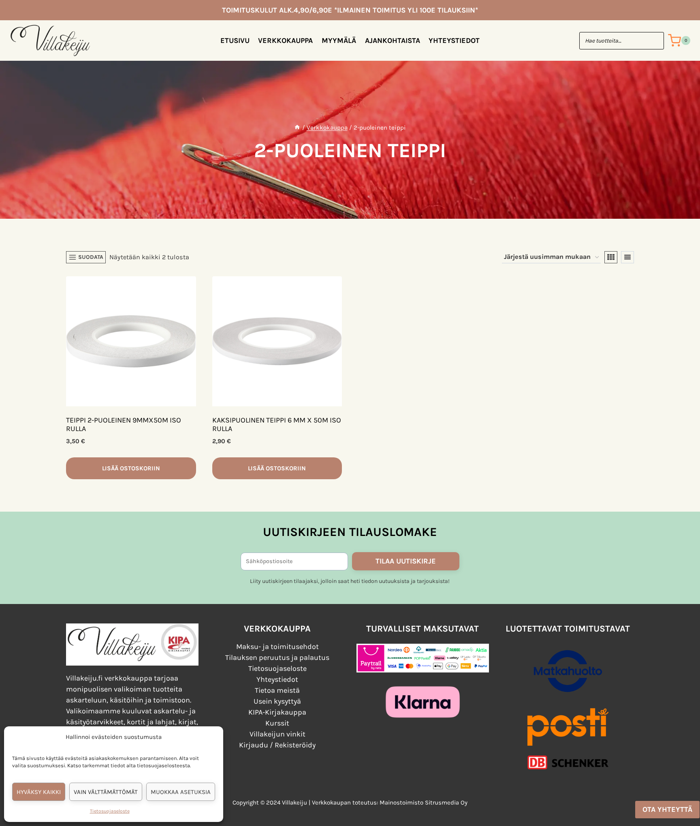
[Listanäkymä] (627, 257)
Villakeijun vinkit (277, 734)
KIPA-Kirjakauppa (277, 712)
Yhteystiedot (454, 40)
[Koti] (297, 127)
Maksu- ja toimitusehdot (277, 646)
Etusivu (235, 40)
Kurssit (277, 723)
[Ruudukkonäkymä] (610, 257)
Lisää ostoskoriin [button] (131, 468)
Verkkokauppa (285, 40)
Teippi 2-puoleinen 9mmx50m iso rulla (123, 424)
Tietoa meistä (277, 690)
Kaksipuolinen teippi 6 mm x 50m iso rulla (276, 424)
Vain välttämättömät (106, 792)
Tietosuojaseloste (110, 811)
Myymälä (339, 40)
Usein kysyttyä (277, 701)
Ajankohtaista (392, 40)
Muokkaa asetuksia (181, 792)
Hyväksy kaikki (39, 792)
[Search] (654, 40)
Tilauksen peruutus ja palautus (277, 657)
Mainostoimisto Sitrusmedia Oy (423, 802)
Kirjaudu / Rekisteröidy (277, 745)
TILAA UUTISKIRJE (406, 561)
